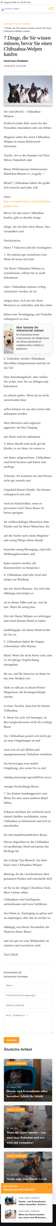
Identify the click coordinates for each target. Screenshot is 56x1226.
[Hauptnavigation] (49, 8)
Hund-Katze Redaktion (16, 61)
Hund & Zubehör (22, 24)
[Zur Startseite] (10, 8)
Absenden (11, 1040)
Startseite (8, 24)
